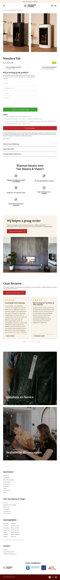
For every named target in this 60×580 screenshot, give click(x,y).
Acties (4, 492)
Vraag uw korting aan (15, 231)
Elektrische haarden (8, 480)
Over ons (5, 502)
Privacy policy (7, 511)
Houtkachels (6, 477)
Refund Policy (7, 513)
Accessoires (6, 490)
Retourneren (6, 507)
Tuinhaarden (6, 484)
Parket (5, 488)
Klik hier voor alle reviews (13, 292)
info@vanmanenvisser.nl (9, 554)
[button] (4, 5)
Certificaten (6, 509)
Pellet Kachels (7, 482)
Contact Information (8, 552)
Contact (5, 549)
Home (4, 10)
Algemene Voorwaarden (9, 505)
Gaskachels (6, 475)
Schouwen (6, 486)
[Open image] (30, 255)
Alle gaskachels (11, 10)
